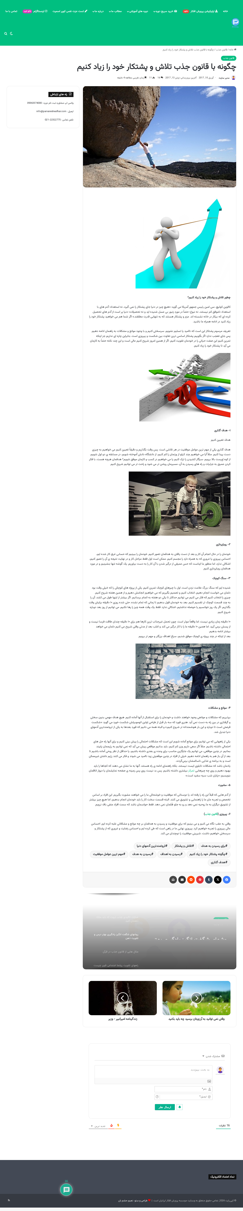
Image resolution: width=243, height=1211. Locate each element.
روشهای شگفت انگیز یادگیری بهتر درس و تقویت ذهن (191, 933)
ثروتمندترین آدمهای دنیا (151, 846)
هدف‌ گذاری (218, 862)
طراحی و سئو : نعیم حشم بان (133, 1201)
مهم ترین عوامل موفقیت (108, 854)
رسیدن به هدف (141, 854)
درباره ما (99, 11)
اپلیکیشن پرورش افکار (199, 11)
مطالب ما (116, 11)
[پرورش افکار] (235, 23)
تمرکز (191, 771)
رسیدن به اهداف (170, 854)
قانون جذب (221, 50)
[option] (159, 931)
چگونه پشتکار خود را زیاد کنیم (207, 854)
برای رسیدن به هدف (213, 846)
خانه (225, 11)
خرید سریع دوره (165, 11)
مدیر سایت (224, 78)
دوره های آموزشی (138, 11)
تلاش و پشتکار (183, 846)
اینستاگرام (34, 11)
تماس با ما (11, 11)
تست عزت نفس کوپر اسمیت (69, 11)
